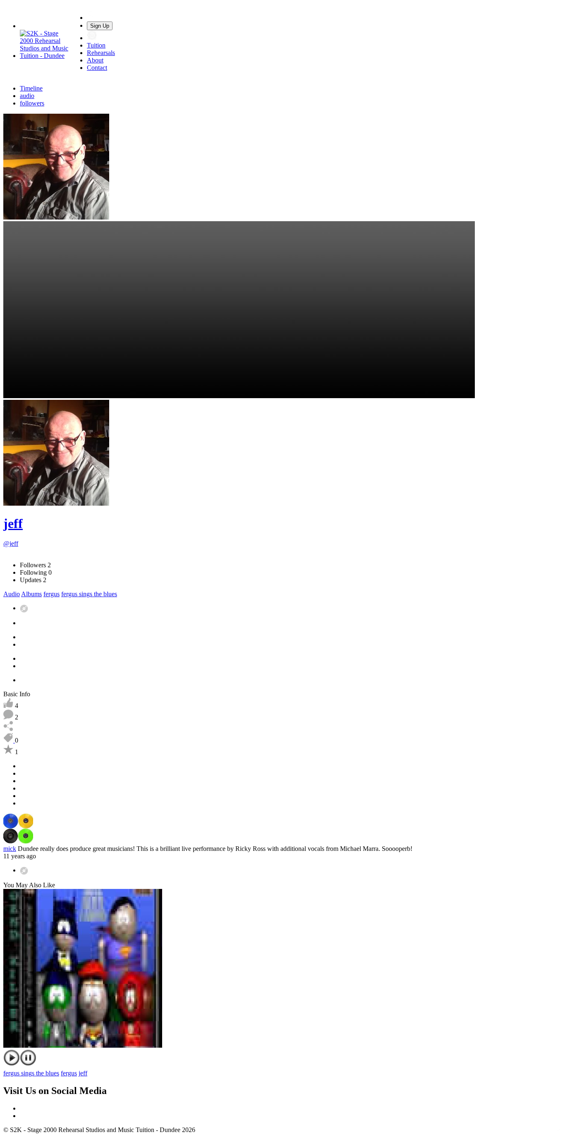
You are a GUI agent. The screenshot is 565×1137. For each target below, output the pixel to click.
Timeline (31, 88)
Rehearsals (101, 52)
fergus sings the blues (89, 593)
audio (27, 95)
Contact (97, 67)
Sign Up (99, 26)
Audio (11, 593)
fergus (51, 593)
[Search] (92, 17)
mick (9, 848)
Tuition (96, 45)
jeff (13, 523)
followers (32, 103)
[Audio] (24, 607)
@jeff (10, 543)
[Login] (92, 37)
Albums (31, 593)
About (95, 60)
